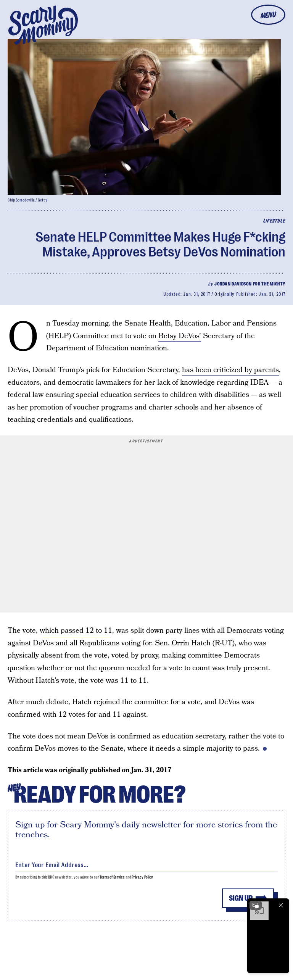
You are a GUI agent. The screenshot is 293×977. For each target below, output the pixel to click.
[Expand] (256, 905)
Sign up (241, 898)
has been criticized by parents (230, 370)
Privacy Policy (142, 877)
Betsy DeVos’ (179, 336)
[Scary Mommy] (43, 25)
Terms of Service (112, 877)
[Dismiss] (281, 905)
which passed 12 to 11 (76, 631)
